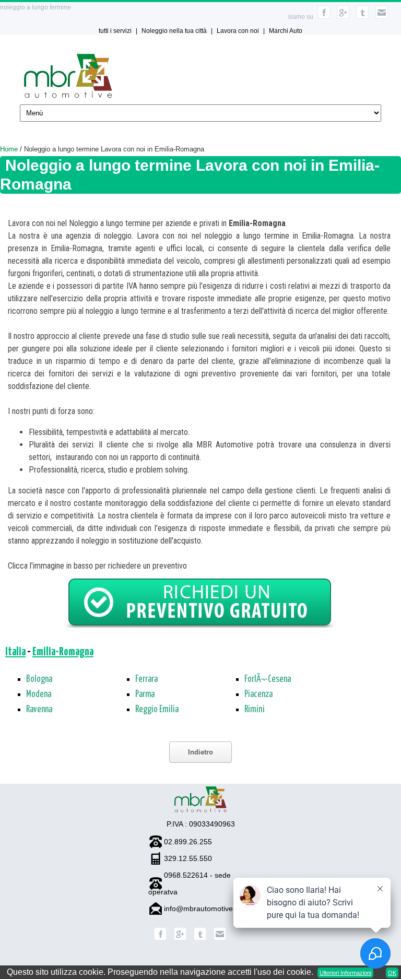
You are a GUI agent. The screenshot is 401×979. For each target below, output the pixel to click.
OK (392, 973)
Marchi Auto (285, 30)
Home (9, 149)
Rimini (254, 709)
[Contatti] (381, 16)
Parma (145, 694)
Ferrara (146, 679)
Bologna (39, 679)
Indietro (200, 752)
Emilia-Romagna (62, 652)
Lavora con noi (238, 30)
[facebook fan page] (323, 16)
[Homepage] (68, 95)
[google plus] (343, 16)
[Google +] (180, 938)
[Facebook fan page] (160, 938)
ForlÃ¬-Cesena (267, 679)
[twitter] (362, 16)
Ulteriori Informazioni (345, 973)
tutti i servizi (115, 30)
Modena (38, 694)
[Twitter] (200, 938)
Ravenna (39, 709)
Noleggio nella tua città (174, 30)
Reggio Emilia (157, 709)
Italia (15, 652)
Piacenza (258, 694)
